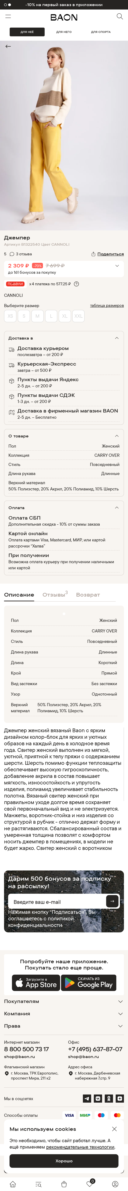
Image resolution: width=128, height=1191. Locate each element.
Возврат (88, 594)
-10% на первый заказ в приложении (64, 4)
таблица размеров (107, 305)
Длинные (110, 473)
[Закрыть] (114, 1129)
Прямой (109, 673)
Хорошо (64, 1160)
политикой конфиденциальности (41, 921)
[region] (63, 789)
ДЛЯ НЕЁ (27, 32)
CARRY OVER (107, 455)
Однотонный (104, 694)
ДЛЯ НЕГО (64, 32)
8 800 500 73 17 (26, 1049)
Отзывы (55, 593)
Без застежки (104, 683)
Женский (111, 446)
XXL (78, 316)
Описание (19, 594)
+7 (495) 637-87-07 (95, 1049)
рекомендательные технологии (80, 1147)
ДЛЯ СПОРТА (101, 32)
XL (64, 316)
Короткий (107, 662)
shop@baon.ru (19, 1056)
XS (10, 316)
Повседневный (105, 464)
